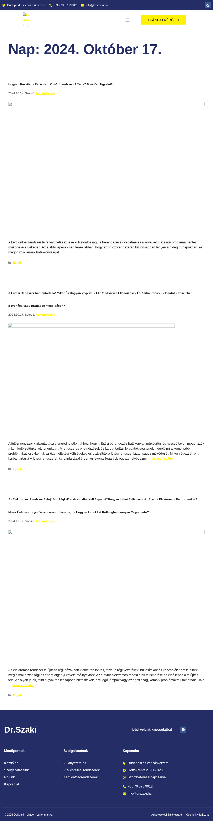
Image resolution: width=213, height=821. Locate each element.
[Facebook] (208, 5)
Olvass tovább (162, 458)
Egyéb (17, 262)
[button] (127, 20)
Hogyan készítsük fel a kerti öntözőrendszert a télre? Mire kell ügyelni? (60, 84)
